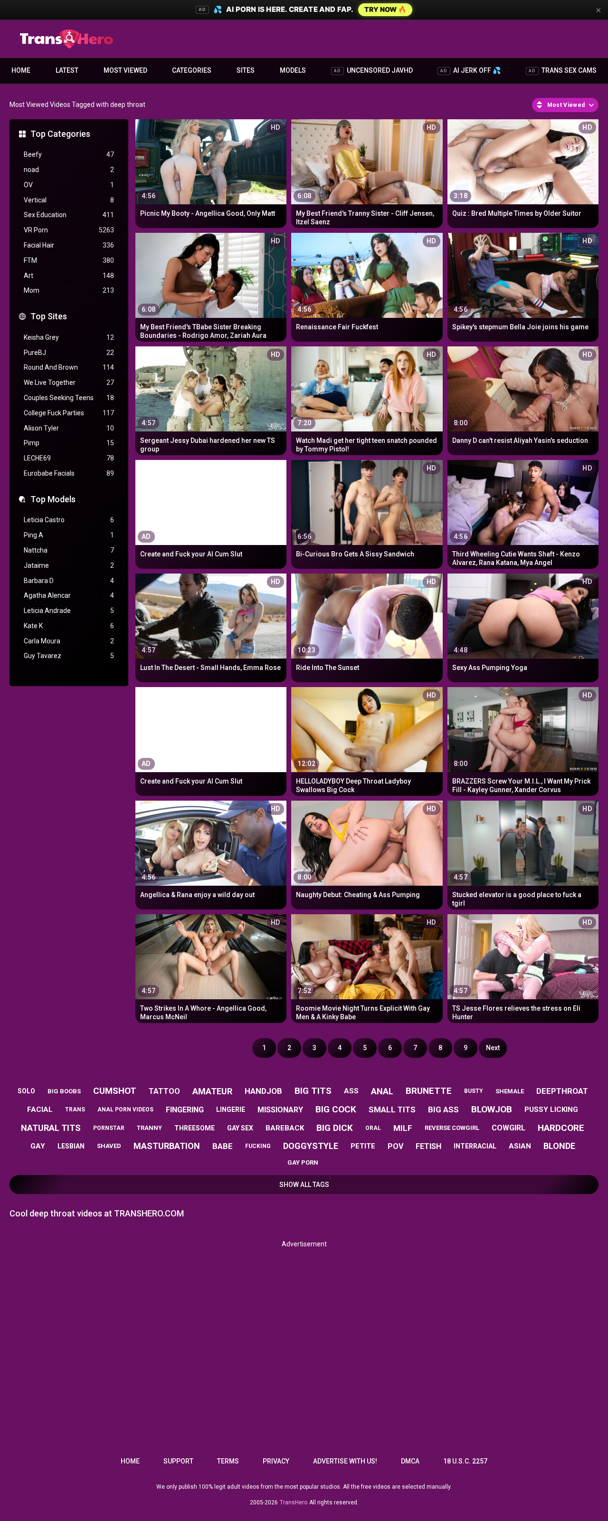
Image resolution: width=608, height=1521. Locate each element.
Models (293, 70)
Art (69, 275)
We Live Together (69, 382)
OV (69, 185)
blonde (559, 1146)
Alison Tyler (69, 428)
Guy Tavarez (69, 656)
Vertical (69, 200)
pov (395, 1146)
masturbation (166, 1146)
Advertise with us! (345, 1461)
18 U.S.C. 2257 (465, 1461)
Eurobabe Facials (69, 473)
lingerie (230, 1109)
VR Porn (69, 230)
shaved (109, 1145)
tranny (149, 1127)
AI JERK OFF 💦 (470, 70)
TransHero (293, 1502)
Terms (228, 1461)
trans (75, 1109)
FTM (69, 260)
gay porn (302, 1162)
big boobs (64, 1091)
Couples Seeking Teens (69, 398)
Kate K (69, 626)
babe (222, 1146)
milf (402, 1128)
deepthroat (562, 1091)
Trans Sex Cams (563, 70)
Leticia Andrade (69, 610)
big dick (334, 1127)
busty (473, 1091)
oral (373, 1128)
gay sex (240, 1128)
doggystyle (310, 1146)
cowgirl (508, 1127)
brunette (429, 1090)
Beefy (69, 154)
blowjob (491, 1109)
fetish (428, 1146)
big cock (335, 1109)
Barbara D (69, 580)
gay (37, 1146)
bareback (285, 1128)
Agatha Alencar (69, 595)
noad (69, 169)
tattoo (164, 1091)
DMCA (410, 1461)
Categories (191, 70)
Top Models (53, 499)
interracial (475, 1146)
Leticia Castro (69, 520)
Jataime (69, 565)
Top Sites (48, 316)
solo (26, 1091)
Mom (69, 290)
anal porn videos (125, 1109)
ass (351, 1091)
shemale (509, 1091)
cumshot (114, 1090)
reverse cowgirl (452, 1127)
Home (20, 70)
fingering (185, 1109)
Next (493, 1048)
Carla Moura (69, 641)
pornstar (108, 1128)
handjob (263, 1091)
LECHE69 (69, 458)
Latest (67, 70)
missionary (280, 1109)
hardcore (561, 1127)
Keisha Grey (69, 337)
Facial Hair (69, 245)
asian (520, 1146)
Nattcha (69, 550)
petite (363, 1146)
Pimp (69, 443)
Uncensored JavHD (373, 70)
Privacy (276, 1461)
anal (382, 1091)
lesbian (71, 1146)
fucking (258, 1146)
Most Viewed (125, 70)
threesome (194, 1128)
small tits (392, 1109)
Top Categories (60, 134)
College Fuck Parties (69, 413)
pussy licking (551, 1109)
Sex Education (69, 215)
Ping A (69, 535)
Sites (246, 70)
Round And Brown (69, 367)
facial (40, 1109)
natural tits (51, 1128)
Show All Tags (304, 1184)
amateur (212, 1091)
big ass (443, 1109)
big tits (313, 1090)
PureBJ (69, 352)
